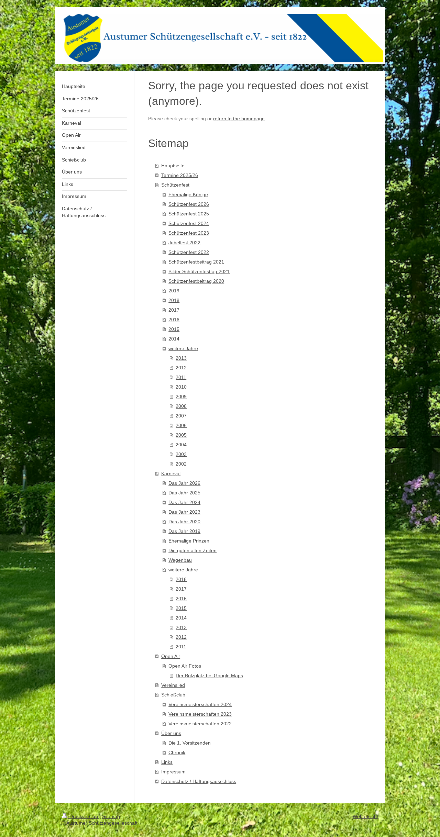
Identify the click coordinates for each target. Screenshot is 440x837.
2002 (181, 464)
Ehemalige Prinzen (188, 541)
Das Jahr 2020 (184, 521)
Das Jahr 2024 (184, 502)
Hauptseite (173, 165)
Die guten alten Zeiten (192, 550)
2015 (173, 329)
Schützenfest (175, 185)
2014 (173, 339)
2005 (181, 435)
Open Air (170, 656)
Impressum (173, 771)
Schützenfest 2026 (188, 204)
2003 (181, 454)
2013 (181, 358)
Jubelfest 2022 (184, 242)
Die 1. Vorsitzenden (189, 743)
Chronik (176, 752)
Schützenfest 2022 (188, 252)
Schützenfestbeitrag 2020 (196, 281)
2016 (173, 319)
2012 (181, 367)
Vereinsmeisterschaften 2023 (200, 714)
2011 (181, 377)
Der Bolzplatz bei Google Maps (209, 675)
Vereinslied (173, 685)
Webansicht (365, 816)
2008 (181, 406)
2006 (181, 425)
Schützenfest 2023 (188, 233)
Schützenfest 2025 (188, 213)
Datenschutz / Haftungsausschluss (198, 781)
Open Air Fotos (184, 666)
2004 (181, 444)
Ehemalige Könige (188, 194)
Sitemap (111, 816)
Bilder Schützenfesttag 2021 (199, 271)
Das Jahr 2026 (184, 483)
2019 (173, 290)
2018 (173, 300)
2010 (181, 387)
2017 (173, 310)
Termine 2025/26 (179, 175)
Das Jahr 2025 (184, 492)
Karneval (170, 473)
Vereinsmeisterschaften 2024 (200, 704)
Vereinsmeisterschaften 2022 (200, 723)
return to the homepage (239, 118)
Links (167, 762)
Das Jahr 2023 (184, 512)
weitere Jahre (183, 348)
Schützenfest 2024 (188, 223)
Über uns (171, 733)
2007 (181, 415)
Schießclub (173, 695)
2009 (181, 396)
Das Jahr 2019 (184, 531)
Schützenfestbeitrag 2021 (196, 262)
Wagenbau (180, 560)
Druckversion (83, 816)
